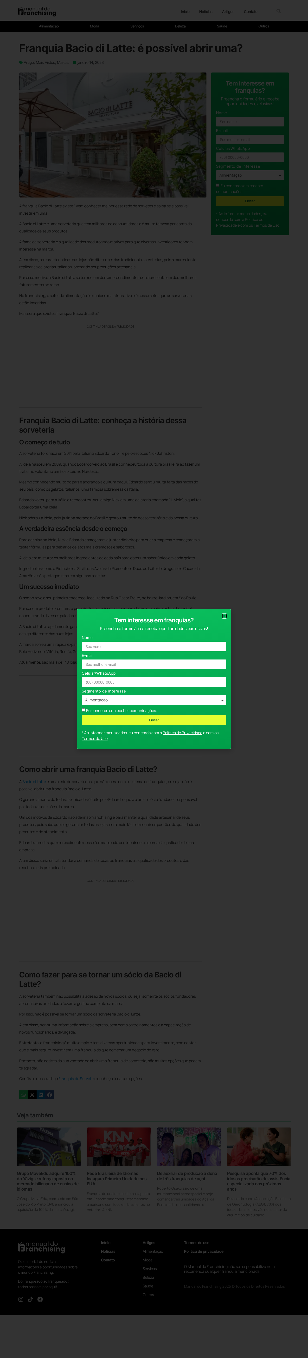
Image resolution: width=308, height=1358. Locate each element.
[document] (154, 679)
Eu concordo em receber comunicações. (121, 710)
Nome (87, 638)
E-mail (88, 656)
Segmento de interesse (104, 691)
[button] (224, 616)
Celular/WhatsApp (99, 674)
